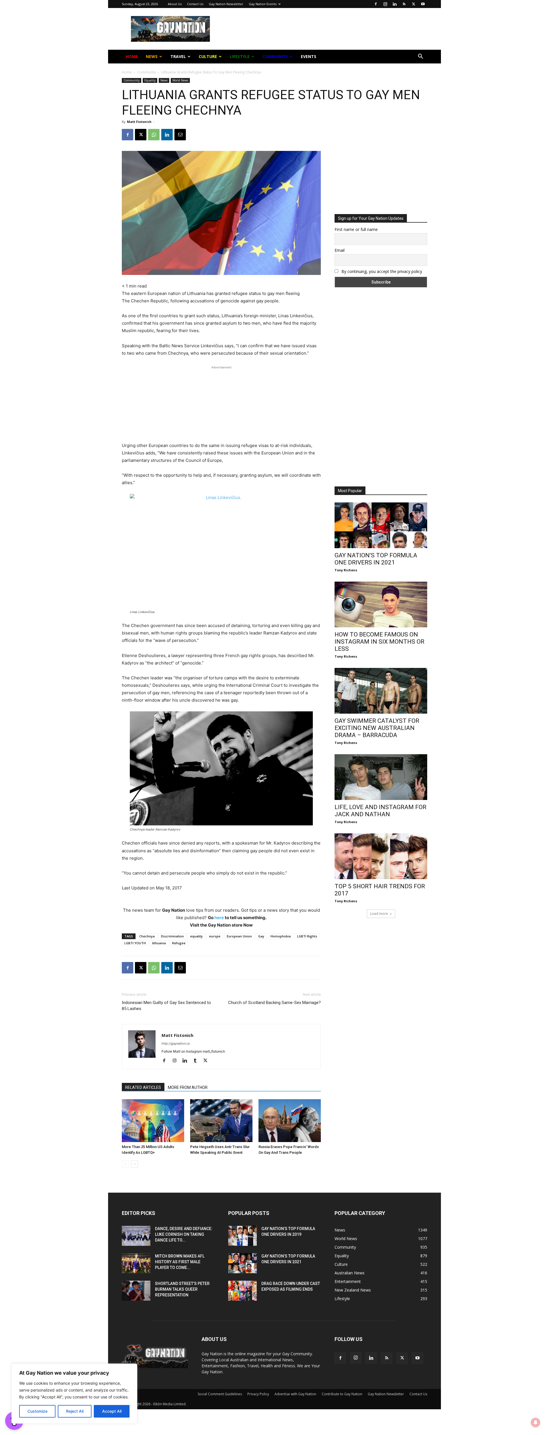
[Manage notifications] (535, 1422)
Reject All (74, 1411)
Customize (37, 1411)
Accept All (112, 1411)
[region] (74, 1394)
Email (212, 91)
